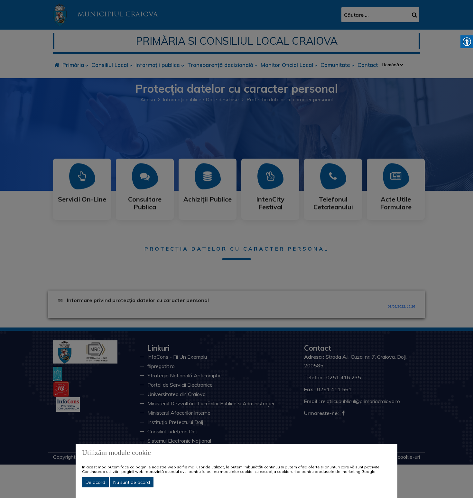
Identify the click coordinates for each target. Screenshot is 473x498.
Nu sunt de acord (131, 482)
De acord (95, 482)
